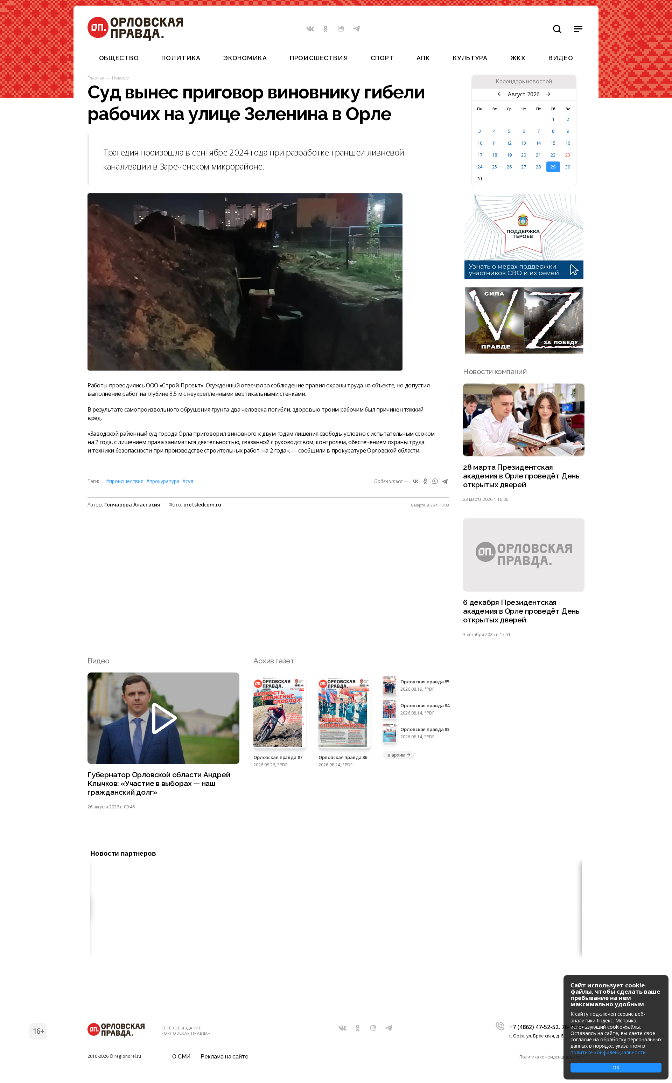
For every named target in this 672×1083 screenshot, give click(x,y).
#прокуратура (163, 481)
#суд (187, 481)
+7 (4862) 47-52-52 (534, 1027)
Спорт (382, 58)
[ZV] (523, 352)
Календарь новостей (524, 81)
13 (523, 143)
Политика (181, 58)
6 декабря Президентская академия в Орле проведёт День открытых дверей (521, 611)
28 (538, 167)
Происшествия (319, 58)
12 (509, 143)
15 (553, 143)
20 (523, 155)
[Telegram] (445, 481)
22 (553, 155)
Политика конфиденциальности (551, 1057)
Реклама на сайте (224, 1056)
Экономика (245, 58)
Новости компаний (494, 371)
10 (479, 143)
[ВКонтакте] (415, 481)
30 (567, 167)
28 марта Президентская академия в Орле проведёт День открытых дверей (521, 476)
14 (538, 143)
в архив (396, 755)
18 (494, 155)
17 (479, 155)
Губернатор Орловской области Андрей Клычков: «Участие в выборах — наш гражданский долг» (159, 783)
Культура (470, 58)
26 (509, 167)
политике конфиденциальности (608, 1052)
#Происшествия (125, 481)
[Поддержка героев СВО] (523, 277)
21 (538, 155)
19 (509, 155)
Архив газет (273, 660)
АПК (423, 58)
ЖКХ (518, 58)
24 (479, 167)
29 (553, 167)
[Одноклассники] (425, 481)
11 (494, 143)
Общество (119, 58)
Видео (560, 58)
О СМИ (181, 1056)
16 (567, 143)
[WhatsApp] (435, 481)
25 (494, 167)
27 (523, 167)
